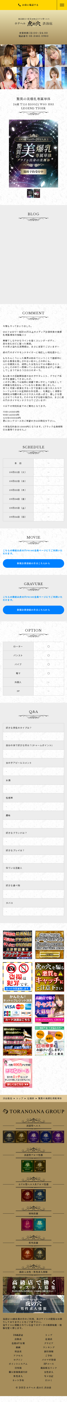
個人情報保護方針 (18, 1372)
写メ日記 (49, 1376)
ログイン (18, 1360)
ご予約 (48, 1356)
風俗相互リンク (49, 1368)
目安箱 (18, 1368)
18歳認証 (18, 1335)
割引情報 (49, 1352)
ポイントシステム (18, 1364)
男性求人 (18, 1376)
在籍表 (48, 1339)
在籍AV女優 (18, 1343)
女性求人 (49, 1372)
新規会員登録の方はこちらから (33, 563)
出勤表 (18, 1339)
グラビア (49, 1343)
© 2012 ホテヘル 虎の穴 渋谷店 (33, 1387)
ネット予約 (18, 1380)
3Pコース (49, 1364)
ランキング (49, 1347)
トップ (48, 1335)
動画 (18, 1347)
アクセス (18, 1356)
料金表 (18, 1352)
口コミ (48, 1380)
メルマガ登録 (49, 1360)
